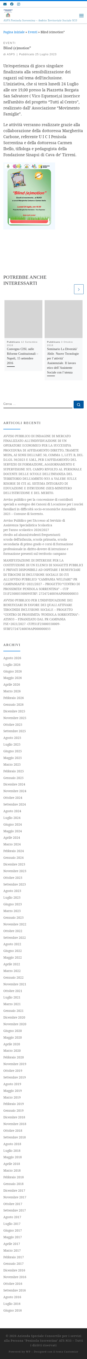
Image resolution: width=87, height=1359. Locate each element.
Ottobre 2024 (12, 797)
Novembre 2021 (14, 984)
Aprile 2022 (11, 964)
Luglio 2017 (12, 1224)
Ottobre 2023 (12, 877)
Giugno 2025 (12, 751)
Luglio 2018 (12, 1150)
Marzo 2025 (12, 764)
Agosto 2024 (12, 811)
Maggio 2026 (12, 678)
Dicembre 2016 (14, 1270)
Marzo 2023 (12, 911)
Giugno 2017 (12, 1230)
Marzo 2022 (12, 971)
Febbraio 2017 (13, 1257)
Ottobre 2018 (12, 1130)
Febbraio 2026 (13, 698)
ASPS (11, 54)
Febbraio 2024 (13, 851)
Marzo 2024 (12, 844)
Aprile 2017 (11, 1244)
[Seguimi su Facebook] (11, 4)
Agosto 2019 (12, 1084)
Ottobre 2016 (12, 1283)
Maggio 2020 (12, 1037)
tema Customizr (67, 1351)
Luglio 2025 (12, 744)
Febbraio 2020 (13, 1057)
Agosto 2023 (12, 891)
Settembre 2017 (14, 1210)
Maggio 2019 (12, 1090)
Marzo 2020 (12, 1050)
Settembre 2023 (14, 884)
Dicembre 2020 (14, 1017)
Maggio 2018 (12, 1157)
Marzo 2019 (12, 1097)
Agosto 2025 (12, 738)
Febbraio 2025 (13, 771)
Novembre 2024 (14, 791)
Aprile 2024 (11, 837)
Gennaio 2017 (13, 1263)
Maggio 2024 (12, 831)
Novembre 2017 (14, 1197)
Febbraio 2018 (13, 1177)
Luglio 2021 (12, 997)
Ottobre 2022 (12, 931)
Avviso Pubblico (38, 537)
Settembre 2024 (14, 804)
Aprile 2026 (11, 684)
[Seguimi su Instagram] (18, 4)
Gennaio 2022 (13, 977)
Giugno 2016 (12, 1310)
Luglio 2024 (12, 818)
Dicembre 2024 (14, 784)
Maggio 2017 (12, 1237)
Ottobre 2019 (12, 1070)
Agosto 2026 (12, 658)
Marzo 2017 (12, 1250)
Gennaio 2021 (13, 1010)
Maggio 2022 (12, 957)
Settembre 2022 (14, 937)
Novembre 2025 (14, 718)
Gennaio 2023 (13, 917)
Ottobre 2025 (12, 724)
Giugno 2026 (12, 671)
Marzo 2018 (12, 1170)
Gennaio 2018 (13, 1184)
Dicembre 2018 (14, 1117)
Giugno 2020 (12, 1031)
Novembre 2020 (14, 1024)
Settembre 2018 (14, 1137)
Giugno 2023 (12, 904)
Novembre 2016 (14, 1277)
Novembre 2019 (14, 1064)
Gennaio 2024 (13, 857)
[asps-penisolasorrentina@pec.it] (4, 4)
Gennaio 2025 (13, 778)
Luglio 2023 (12, 897)
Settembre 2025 (14, 731)
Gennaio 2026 (13, 704)
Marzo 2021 (12, 1004)
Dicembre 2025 (14, 711)
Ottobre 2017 (12, 1204)
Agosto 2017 (12, 1217)
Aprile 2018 (11, 1164)
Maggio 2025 (12, 758)
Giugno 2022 (12, 951)
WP (28, 1351)
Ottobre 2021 (12, 991)
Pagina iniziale (14, 32)
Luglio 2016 (12, 1304)
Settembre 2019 (14, 1077)
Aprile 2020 (11, 1044)
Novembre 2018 (14, 1124)
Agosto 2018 (12, 1144)
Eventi (32, 32)
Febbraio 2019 (13, 1104)
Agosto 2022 (12, 944)
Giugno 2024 (12, 824)
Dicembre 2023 (14, 864)
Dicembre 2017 (14, 1190)
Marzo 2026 (12, 691)
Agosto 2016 (12, 1297)
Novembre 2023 (14, 871)
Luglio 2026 (12, 664)
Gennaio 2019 (13, 1110)
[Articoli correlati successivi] (79, 289)
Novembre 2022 (14, 924)
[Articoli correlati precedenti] (68, 289)
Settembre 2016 (14, 1290)
